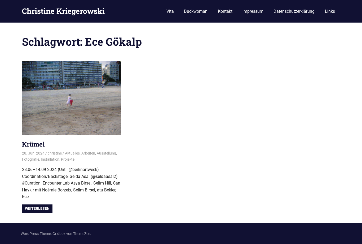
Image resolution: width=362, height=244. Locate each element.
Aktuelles (72, 153)
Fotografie (30, 159)
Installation (50, 159)
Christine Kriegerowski (63, 11)
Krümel (33, 144)
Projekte (67, 159)
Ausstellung (106, 153)
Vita (170, 11)
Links (330, 11)
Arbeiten (88, 153)
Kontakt (225, 11)
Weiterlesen (37, 208)
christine (55, 153)
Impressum (252, 11)
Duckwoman (196, 11)
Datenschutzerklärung (294, 11)
